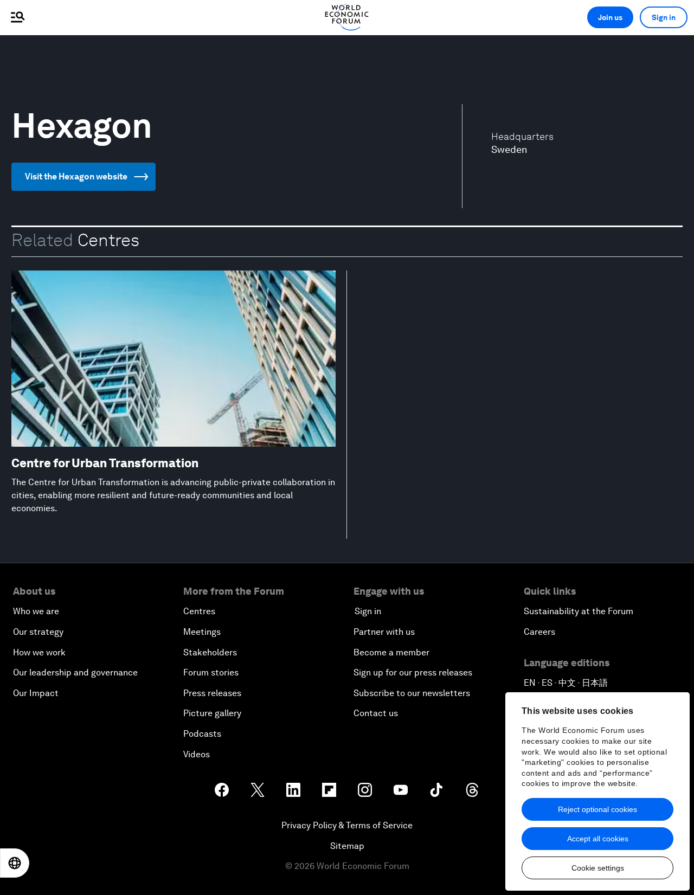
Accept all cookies (597, 838)
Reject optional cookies (597, 809)
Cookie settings (597, 868)
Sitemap (347, 846)
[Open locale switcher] (15, 863)
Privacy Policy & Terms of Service (347, 825)
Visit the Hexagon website (76, 176)
